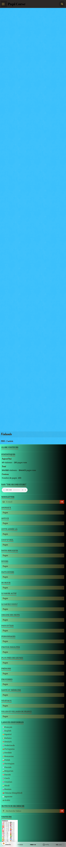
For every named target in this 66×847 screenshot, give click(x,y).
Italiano (8, 738)
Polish (7, 760)
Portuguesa (9, 749)
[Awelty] (45, 844)
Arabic (7, 800)
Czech (7, 778)
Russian (7, 789)
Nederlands (9, 745)
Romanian (9, 756)
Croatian (8, 782)
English (7, 731)
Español (8, 734)
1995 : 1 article (7, 441)
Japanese (8, 796)
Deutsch (8, 742)
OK (62, 502)
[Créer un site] (7, 844)
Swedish (8, 753)
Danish (7, 775)
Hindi (6, 786)
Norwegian (9, 764)
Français (8, 727)
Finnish (7, 767)
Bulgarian (8, 771)
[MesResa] (33, 844)
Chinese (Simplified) (13, 793)
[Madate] (20, 844)
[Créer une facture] (58, 844)
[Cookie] (4, 843)
